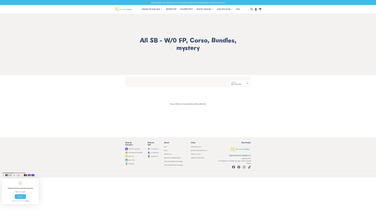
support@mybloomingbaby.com (240, 155)
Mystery (131, 164)
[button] (252, 9)
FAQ (165, 147)
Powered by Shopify (20, 173)
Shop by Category (204, 9)
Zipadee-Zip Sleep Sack (151, 9)
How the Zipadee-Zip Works (173, 161)
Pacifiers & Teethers (135, 152)
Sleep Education (224, 9)
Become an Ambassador (172, 158)
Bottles (131, 156)
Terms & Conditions (197, 158)
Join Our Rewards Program (173, 165)
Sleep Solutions (134, 149)
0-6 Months (155, 149)
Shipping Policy (196, 147)
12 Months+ (154, 156)
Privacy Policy (196, 154)
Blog (165, 150)
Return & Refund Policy (199, 150)
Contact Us (168, 154)
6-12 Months (155, 152)
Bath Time (131, 160)
